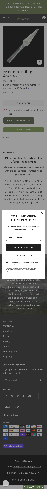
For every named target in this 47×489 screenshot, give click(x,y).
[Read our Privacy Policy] (39, 268)
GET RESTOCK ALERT (23, 247)
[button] (33, 487)
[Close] (42, 213)
